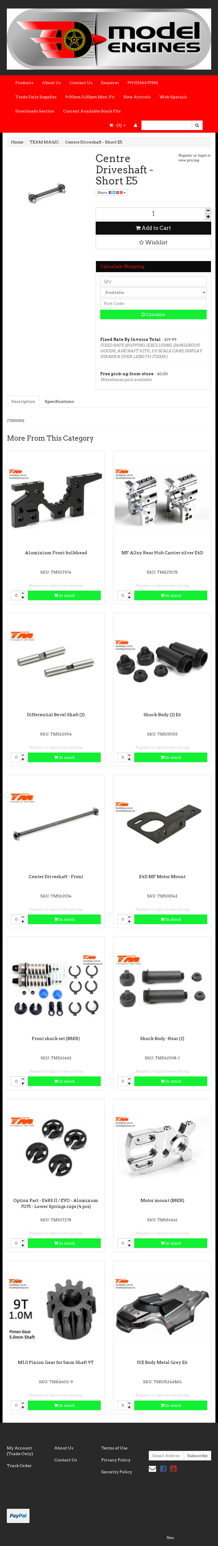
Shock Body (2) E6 (162, 714)
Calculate (155, 314)
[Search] (197, 125)
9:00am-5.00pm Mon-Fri (90, 97)
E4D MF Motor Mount (162, 876)
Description (23, 401)
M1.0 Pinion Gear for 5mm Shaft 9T (56, 1362)
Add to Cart (156, 228)
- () (118, 125)
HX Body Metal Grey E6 (162, 1362)
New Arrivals (137, 97)
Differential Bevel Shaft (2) (56, 714)
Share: (103, 192)
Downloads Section (34, 111)
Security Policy (116, 1472)
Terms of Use (114, 1448)
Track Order (19, 1465)
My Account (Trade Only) (20, 1451)
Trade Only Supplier (36, 97)
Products (24, 82)
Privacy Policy (116, 1460)
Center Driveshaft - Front (56, 876)
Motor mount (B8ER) (162, 1200)
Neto (170, 1538)
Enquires (110, 82)
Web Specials (173, 97)
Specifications (59, 401)
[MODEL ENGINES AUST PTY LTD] (109, 37)
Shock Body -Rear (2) (162, 1038)
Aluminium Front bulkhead (56, 552)
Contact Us (81, 82)
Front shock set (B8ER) (56, 1038)
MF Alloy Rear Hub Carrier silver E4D (162, 552)
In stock (66, 595)
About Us (51, 82)
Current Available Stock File (92, 111)
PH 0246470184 (142, 82)
